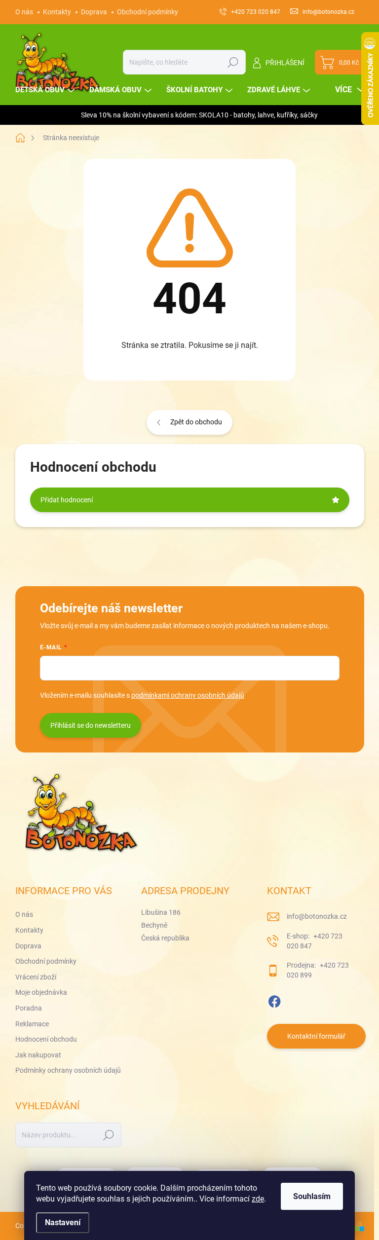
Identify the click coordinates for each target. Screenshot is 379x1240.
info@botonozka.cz (317, 916)
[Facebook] (274, 999)
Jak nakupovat (38, 1055)
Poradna (28, 1008)
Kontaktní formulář (316, 1036)
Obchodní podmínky (147, 12)
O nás (24, 12)
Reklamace (32, 1024)
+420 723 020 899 (318, 970)
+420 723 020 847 (314, 941)
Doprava (94, 12)
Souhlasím (312, 1196)
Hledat (233, 62)
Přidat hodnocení (66, 500)
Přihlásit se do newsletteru (90, 725)
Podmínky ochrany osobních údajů (68, 1070)
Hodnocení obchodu (46, 1039)
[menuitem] (46, 90)
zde (258, 1198)
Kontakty (57, 12)
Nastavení (62, 1222)
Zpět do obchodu (196, 422)
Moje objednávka (41, 992)
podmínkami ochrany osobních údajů (187, 695)
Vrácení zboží (35, 977)
